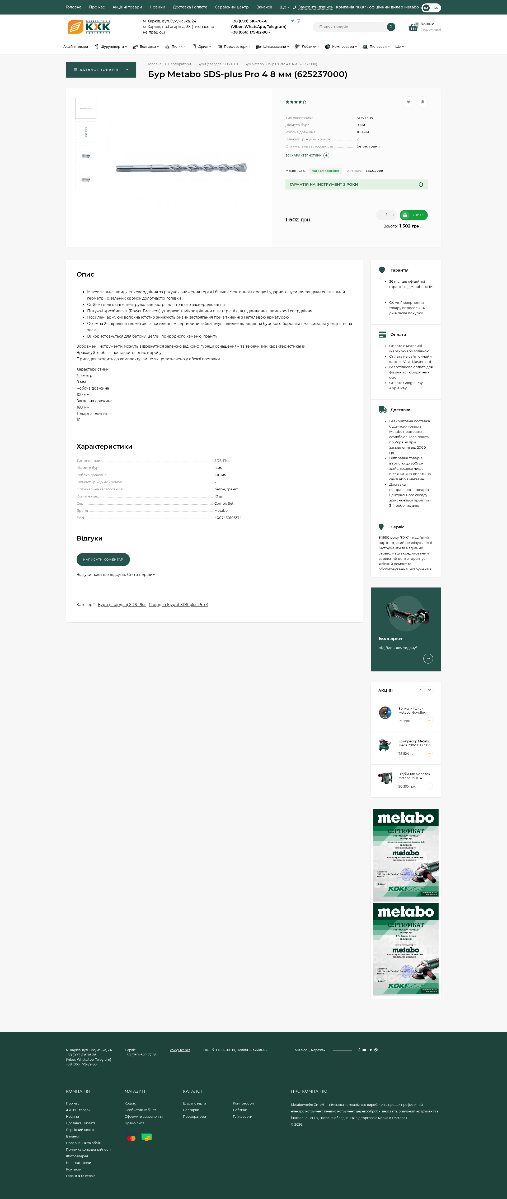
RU (436, 8)
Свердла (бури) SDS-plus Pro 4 (178, 604)
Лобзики (240, 1110)
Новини (157, 7)
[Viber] (299, 21)
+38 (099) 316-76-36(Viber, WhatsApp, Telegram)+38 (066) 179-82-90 (259, 27)
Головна (73, 7)
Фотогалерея (77, 1156)
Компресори (243, 1103)
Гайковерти (242, 1117)
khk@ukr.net (180, 1050)
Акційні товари (127, 7)
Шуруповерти (194, 1103)
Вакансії (264, 7)
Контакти (73, 1169)
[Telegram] (292, 21)
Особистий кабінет (140, 1110)
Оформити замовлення (144, 1117)
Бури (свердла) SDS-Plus (218, 64)
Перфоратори (179, 64)
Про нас (97, 7)
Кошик (130, 1103)
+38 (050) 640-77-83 (141, 1055)
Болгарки (191, 1110)
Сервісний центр (232, 7)
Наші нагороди (78, 1163)
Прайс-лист (134, 1123)
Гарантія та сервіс (80, 1176)
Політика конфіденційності (88, 1149)
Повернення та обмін (83, 1143)
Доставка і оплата (190, 7)
